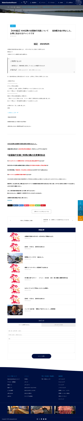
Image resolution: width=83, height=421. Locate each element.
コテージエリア (62, 379)
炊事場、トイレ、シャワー (64, 390)
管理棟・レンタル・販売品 (64, 393)
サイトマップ (61, 399)
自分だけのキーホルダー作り (30, 387)
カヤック (26, 381)
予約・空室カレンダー (46, 379)
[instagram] (37, 419)
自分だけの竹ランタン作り (30, 390)
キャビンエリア (62, 381)
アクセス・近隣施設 (11, 381)
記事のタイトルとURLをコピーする (41, 211)
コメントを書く (41, 356)
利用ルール (9, 384)
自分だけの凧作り (28, 393)
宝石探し (26, 379)
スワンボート (27, 384)
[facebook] (41, 419)
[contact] (45, 419)
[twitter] (39, 419)
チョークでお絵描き (29, 396)
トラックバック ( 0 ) (58, 324)
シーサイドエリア (62, 387)
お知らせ (13, 25)
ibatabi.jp (9, 200)
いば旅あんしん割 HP (12, 112)
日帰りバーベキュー (63, 396)
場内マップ (9, 387)
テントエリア (61, 384)
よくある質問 (10, 390)
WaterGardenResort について (13, 379)
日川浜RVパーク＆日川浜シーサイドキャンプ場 (78, 2)
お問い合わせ (10, 393)
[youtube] (43, 419)
